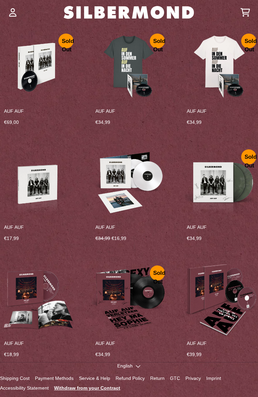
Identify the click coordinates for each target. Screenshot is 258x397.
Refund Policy (130, 378)
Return (157, 378)
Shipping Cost (15, 378)
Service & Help (94, 378)
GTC (175, 378)
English (125, 365)
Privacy (193, 378)
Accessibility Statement (24, 388)
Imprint (213, 378)
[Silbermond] (129, 12)
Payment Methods (54, 378)
